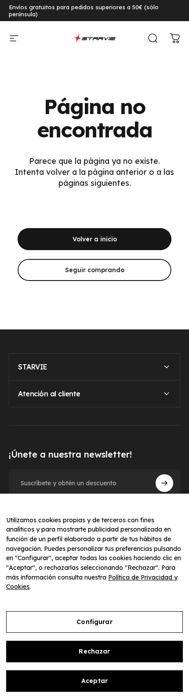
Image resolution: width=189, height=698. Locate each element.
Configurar (94, 622)
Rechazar (94, 651)
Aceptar (94, 681)
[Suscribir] (164, 483)
